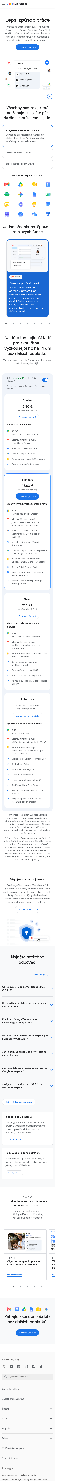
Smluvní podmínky (28, 1475)
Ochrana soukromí (10, 1475)
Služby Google (30, 1479)
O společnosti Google (11, 1479)
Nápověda (42, 1479)
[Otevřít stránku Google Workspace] (17, 4)
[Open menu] (3, 4)
